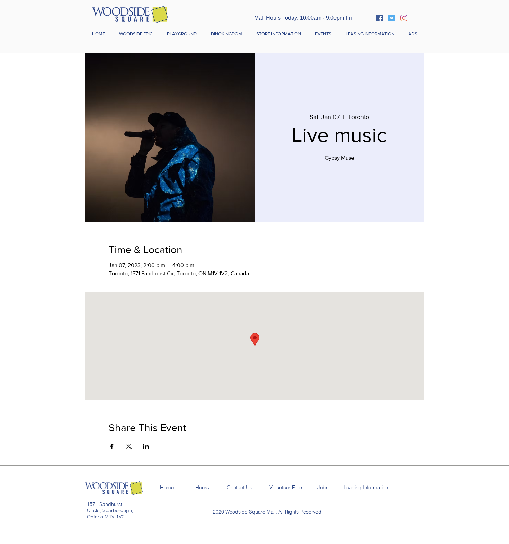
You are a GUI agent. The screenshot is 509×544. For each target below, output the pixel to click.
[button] (278, 34)
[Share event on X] (129, 446)
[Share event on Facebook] (112, 446)
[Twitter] (391, 18)
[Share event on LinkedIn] (146, 446)
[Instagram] (403, 18)
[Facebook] (379, 18)
